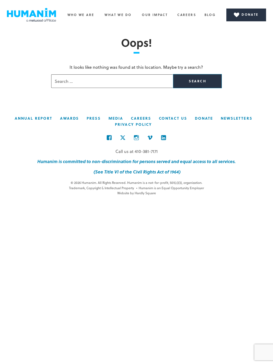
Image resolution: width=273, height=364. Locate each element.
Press (94, 118)
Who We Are (80, 14)
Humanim (31, 15)
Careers (186, 14)
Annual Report (33, 118)
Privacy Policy (133, 124)
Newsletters (236, 118)
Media (116, 118)
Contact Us (173, 118)
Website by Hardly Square (136, 193)
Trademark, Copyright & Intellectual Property (101, 187)
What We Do (118, 14)
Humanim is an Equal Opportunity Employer (170, 187)
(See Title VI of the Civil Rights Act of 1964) (136, 172)
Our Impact (155, 14)
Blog (210, 14)
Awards (69, 118)
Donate (204, 118)
